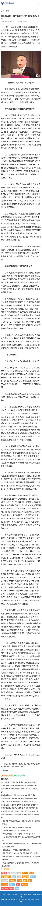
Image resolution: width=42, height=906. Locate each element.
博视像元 (13, 881)
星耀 (19, 877)
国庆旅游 (5, 885)
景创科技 (26, 877)
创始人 (33, 877)
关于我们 (2, 894)
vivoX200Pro (6, 877)
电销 (19, 881)
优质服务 (25, 885)
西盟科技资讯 (22, 22)
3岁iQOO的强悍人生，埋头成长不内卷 (15, 830)
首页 (2, 11)
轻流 (29, 881)
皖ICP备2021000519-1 (34, 899)
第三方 (25, 873)
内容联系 (28, 894)
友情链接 (15, 894)
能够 (17, 888)
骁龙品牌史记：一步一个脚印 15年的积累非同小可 (19, 834)
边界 (24, 881)
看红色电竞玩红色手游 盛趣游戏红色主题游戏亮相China (20, 805)
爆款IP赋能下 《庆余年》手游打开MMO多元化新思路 (20, 853)
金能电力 (5, 881)
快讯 (7, 11)
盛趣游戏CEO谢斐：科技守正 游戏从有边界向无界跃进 (19, 811)
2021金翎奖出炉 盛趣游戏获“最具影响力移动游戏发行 (19, 782)
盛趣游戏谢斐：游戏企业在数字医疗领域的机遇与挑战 (19, 798)
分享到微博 (8, 776)
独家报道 (35, 894)
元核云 (31, 873)
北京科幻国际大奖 (14, 873)
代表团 (4, 873)
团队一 (12, 885)
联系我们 (9, 894)
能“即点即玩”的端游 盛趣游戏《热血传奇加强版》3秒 (19, 785)
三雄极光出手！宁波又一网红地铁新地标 (16, 850)
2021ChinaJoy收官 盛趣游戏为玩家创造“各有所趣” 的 (19, 801)
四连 (13, 877)
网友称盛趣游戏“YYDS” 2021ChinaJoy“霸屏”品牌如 (18, 795)
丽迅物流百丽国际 (8, 888)
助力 (17, 885)
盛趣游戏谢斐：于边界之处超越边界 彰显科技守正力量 (19, 808)
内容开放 (22, 894)
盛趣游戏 (6, 770)
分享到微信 (20, 776)
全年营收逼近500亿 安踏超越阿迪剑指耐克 (17, 827)
